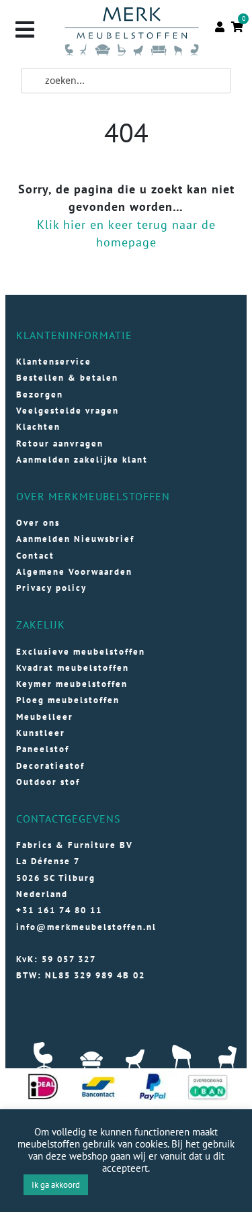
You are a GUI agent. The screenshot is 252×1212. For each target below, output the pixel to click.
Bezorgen (39, 394)
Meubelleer (44, 716)
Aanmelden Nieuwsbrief (75, 539)
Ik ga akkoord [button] (56, 1185)
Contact (35, 555)
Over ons (38, 522)
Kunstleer (40, 733)
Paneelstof (42, 749)
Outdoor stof (48, 782)
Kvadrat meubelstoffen (72, 667)
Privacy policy (51, 588)
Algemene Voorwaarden (74, 571)
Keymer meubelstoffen (72, 684)
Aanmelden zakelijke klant (82, 459)
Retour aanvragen (59, 443)
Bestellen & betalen (67, 377)
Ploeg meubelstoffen (68, 700)
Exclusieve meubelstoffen (80, 651)
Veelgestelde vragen (67, 410)
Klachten (38, 426)
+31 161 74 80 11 (59, 910)
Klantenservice (53, 361)
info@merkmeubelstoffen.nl (86, 927)
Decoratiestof (50, 766)
